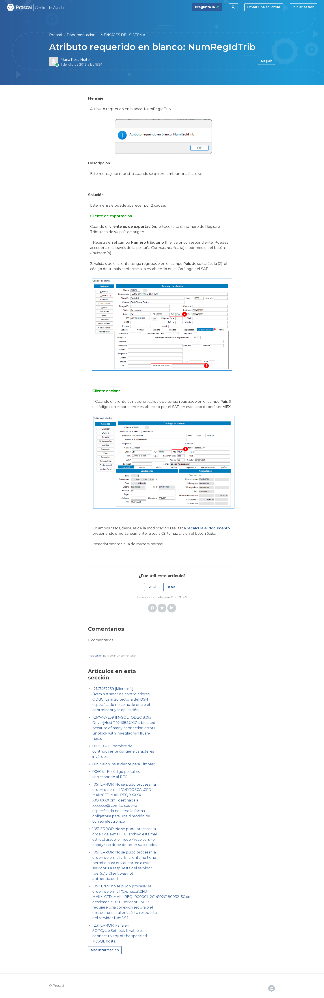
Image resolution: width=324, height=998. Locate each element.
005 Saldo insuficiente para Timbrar (123, 764)
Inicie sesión (95, 655)
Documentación (81, 35)
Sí (154, 587)
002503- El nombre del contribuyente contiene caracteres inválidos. (123, 751)
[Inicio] (35, 7)
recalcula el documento (208, 528)
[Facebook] (152, 608)
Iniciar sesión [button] (303, 7)
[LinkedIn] (171, 608)
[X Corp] (162, 608)
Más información (105, 950)
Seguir (266, 61)
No (173, 587)
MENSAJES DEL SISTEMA (123, 35)
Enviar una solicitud (263, 7)
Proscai (55, 35)
